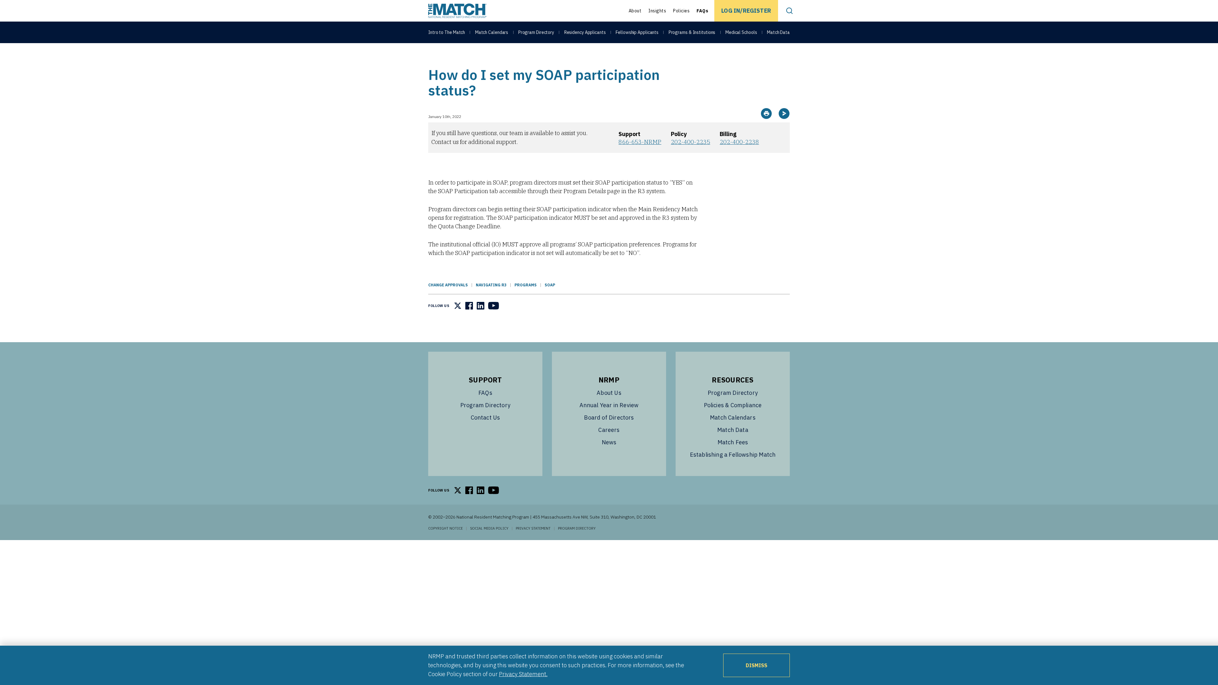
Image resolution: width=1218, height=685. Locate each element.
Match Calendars (491, 32)
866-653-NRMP (640, 142)
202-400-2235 (690, 142)
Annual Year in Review (609, 405)
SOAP (550, 285)
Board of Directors (609, 417)
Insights (657, 11)
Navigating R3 (491, 285)
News (609, 442)
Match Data (778, 32)
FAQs (702, 11)
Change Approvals (448, 285)
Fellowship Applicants (637, 32)
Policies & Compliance (733, 405)
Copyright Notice (445, 528)
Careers (608, 430)
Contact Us (485, 417)
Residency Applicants (585, 32)
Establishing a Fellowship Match (733, 454)
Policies (681, 11)
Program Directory (536, 32)
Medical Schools (741, 32)
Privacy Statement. (523, 674)
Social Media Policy (489, 528)
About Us (609, 392)
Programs (525, 285)
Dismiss (756, 665)
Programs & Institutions (692, 32)
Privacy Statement (533, 528)
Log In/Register (746, 10)
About (635, 11)
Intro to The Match (446, 32)
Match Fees (732, 442)
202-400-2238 (739, 142)
